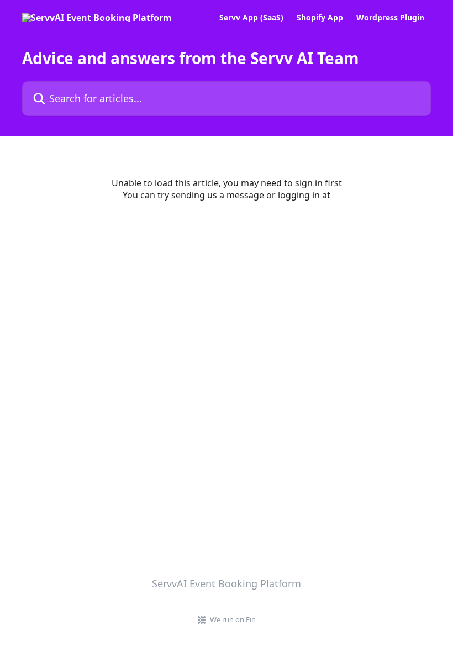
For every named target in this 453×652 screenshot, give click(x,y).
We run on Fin (233, 619)
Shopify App (320, 18)
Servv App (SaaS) (251, 18)
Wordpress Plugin (390, 18)
